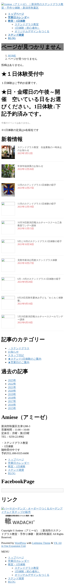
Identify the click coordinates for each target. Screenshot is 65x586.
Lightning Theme (41, 543)
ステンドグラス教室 (27, 24)
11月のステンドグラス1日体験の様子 (37, 203)
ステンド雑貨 (16, 470)
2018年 (12, 397)
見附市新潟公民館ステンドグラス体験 (37, 260)
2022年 (12, 383)
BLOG (12, 473)
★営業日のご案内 (18, 362)
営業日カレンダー (18, 463)
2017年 (12, 401)
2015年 (12, 408)
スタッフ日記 (16, 355)
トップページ (16, 459)
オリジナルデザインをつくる (32, 31)
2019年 (12, 394)
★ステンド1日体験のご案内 (24, 358)
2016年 (12, 404)
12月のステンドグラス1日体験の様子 (37, 185)
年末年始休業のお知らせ (30, 166)
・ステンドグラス (18, 348)
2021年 (12, 387)
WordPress (20, 543)
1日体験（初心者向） (27, 27)
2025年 (12, 380)
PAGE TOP (60, 565)
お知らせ (13, 351)
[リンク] (32, 512)
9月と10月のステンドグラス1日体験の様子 (40, 241)
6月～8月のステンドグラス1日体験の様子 (39, 279)
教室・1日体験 (16, 466)
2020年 (12, 390)
